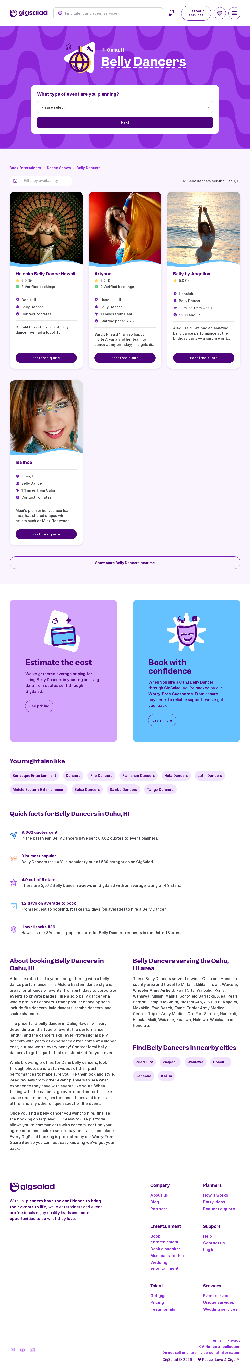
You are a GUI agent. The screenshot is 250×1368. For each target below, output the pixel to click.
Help (207, 1236)
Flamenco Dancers (138, 775)
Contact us (214, 1242)
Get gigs (158, 1295)
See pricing (39, 706)
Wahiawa (195, 1062)
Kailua (166, 1076)
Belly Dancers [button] (143, 61)
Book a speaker (165, 1248)
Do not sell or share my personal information (201, 1352)
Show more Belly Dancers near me (125, 563)
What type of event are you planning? (78, 94)
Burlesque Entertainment (34, 775)
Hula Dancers (176, 775)
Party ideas (214, 1201)
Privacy (233, 1340)
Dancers (73, 775)
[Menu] (234, 13)
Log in (170, 13)
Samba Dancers (123, 789)
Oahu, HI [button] (116, 50)
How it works (215, 1195)
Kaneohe (143, 1076)
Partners (158, 1208)
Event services (217, 1295)
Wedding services (220, 1309)
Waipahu (170, 1062)
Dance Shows (59, 168)
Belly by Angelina (191, 273)
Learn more (162, 720)
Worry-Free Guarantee (170, 693)
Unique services (218, 1302)
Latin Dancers (210, 775)
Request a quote (219, 1208)
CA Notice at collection (219, 1346)
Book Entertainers (25, 168)
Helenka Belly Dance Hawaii (45, 273)
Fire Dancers (101, 775)
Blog (154, 1201)
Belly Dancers (89, 168)
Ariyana (103, 273)
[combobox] (111, 13)
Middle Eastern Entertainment (39, 789)
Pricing (157, 1302)
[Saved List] (220, 13)
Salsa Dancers (87, 789)
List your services (196, 13)
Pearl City (144, 1062)
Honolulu (221, 1062)
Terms (216, 1340)
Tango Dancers (160, 789)
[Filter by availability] (46, 180)
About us (159, 1195)
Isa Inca (24, 462)
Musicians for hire (168, 1255)
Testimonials (162, 1309)
